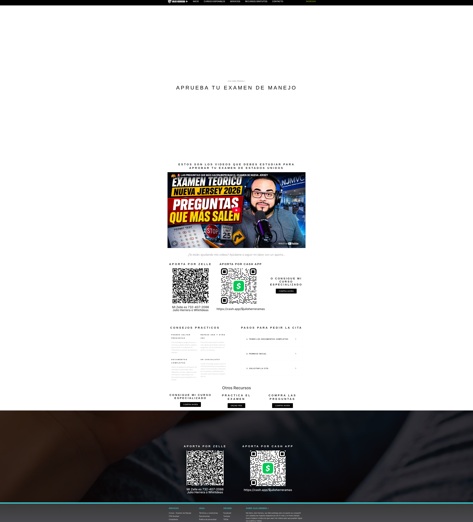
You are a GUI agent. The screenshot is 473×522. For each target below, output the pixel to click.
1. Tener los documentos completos (267, 339)
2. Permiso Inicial (256, 354)
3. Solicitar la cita (257, 368)
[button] (272, 339)
